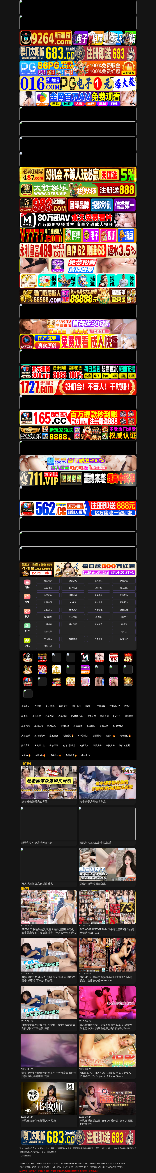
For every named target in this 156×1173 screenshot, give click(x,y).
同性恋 (124, 631)
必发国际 (104, 725)
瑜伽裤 (98, 616)
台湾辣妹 (48, 595)
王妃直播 (38, 725)
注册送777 (115, 705)
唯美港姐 (99, 595)
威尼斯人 (25, 705)
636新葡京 (83, 735)
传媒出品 (48, 631)
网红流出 (99, 602)
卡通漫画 (48, 624)
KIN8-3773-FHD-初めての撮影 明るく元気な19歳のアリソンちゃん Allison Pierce (106, 1074)
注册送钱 (101, 705)
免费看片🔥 (68, 735)
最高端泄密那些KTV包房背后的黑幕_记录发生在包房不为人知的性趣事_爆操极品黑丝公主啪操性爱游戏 (106, 1028)
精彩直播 (104, 715)
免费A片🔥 (40, 755)
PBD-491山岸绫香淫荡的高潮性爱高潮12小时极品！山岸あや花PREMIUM (106, 978)
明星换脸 (73, 616)
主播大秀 (25, 725)
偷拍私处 (64, 725)
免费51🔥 (110, 735)
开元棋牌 (50, 705)
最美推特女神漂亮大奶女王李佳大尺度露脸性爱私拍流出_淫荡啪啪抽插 (48, 1074)
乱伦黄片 (51, 725)
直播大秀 (110, 745)
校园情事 (73, 639)
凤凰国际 (62, 715)
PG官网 (38, 705)
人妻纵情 (99, 639)
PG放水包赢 (77, 715)
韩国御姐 (73, 595)
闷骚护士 (124, 616)
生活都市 (48, 639)
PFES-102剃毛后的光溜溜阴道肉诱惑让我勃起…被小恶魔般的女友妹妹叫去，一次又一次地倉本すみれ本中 (48, 932)
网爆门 (124, 624)
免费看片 (84, 745)
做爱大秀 (97, 745)
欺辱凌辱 (48, 602)
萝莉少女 (124, 580)
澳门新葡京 (118, 725)
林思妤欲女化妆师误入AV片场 (38, 1120)
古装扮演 (48, 609)
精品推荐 (48, 580)
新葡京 (24, 715)
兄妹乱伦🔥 (55, 755)
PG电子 (88, 705)
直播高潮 (91, 715)
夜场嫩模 (91, 725)
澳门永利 (76, 705)
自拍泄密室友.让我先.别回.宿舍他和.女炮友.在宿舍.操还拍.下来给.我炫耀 (48, 978)
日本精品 (73, 587)
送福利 (127, 705)
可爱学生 (99, 609)
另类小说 (48, 646)
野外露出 (124, 602)
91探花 (73, 602)
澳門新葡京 (39, 735)
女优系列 (73, 609)
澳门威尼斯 (124, 745)
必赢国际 (49, 715)
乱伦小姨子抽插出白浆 (93, 883)
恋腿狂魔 (124, 609)
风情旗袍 (48, 616)
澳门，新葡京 (69, 745)
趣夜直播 (77, 725)
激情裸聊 (97, 735)
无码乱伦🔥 (125, 735)
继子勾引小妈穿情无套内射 (37, 842)
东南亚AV (124, 595)
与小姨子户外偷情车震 (93, 801)
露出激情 (73, 624)
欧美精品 (99, 580)
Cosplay (98, 587)
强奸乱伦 (73, 580)
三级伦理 (48, 587)
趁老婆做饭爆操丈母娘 (34, 801)
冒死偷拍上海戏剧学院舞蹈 (95, 842)
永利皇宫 (54, 735)
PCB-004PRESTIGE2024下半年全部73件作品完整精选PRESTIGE (107, 930)
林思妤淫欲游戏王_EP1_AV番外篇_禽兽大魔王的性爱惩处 (106, 1122)
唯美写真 (99, 624)
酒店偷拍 (129, 715)
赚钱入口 (85, 755)
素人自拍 (124, 587)
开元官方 (25, 745)
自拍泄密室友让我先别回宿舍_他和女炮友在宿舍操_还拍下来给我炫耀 (48, 1026)
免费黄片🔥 (71, 755)
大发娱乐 (25, 735)
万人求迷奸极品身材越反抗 (37, 883)
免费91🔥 (26, 755)
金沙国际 (54, 745)
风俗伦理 (124, 639)
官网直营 (63, 705)
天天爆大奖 (39, 745)
